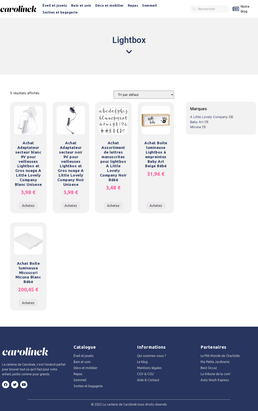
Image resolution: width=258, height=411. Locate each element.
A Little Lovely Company (209, 117)
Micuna (195, 127)
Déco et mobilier (109, 5)
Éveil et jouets (55, 5)
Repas (133, 5)
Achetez (28, 205)
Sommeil (149, 5)
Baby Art (197, 122)
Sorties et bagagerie (60, 12)
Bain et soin (81, 5)
